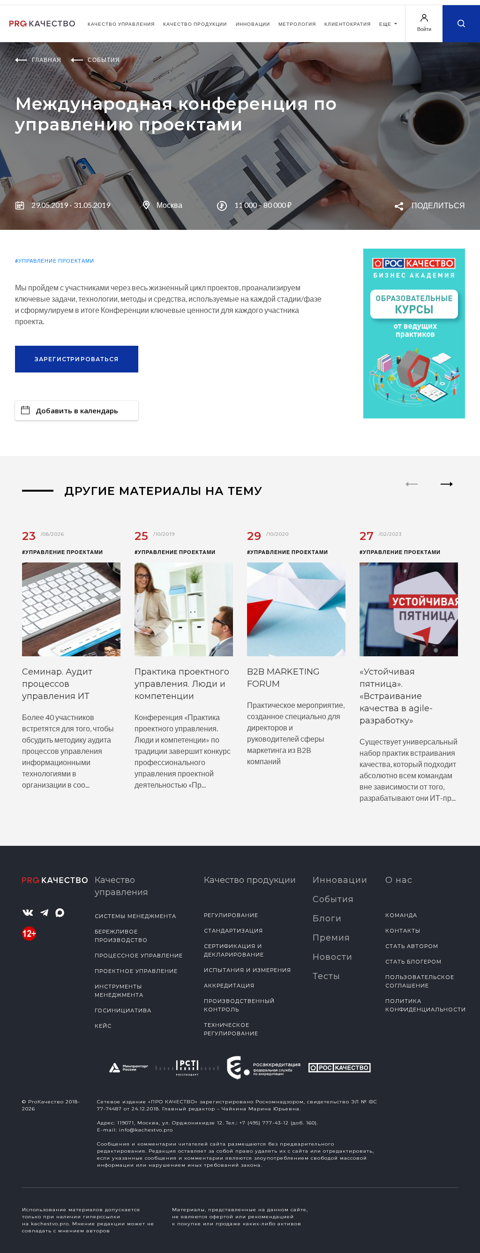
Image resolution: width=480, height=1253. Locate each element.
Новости (332, 957)
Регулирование (231, 915)
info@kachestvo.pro (146, 1130)
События (333, 899)
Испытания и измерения (247, 970)
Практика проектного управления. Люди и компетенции (182, 684)
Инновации (253, 24)
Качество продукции (195, 24)
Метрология (297, 24)
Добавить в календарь (77, 410)
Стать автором (411, 946)
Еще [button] (386, 24)
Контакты (402, 930)
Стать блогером (413, 961)
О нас (398, 880)
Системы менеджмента (135, 916)
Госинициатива (123, 1010)
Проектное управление (136, 971)
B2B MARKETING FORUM (283, 678)
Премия (331, 938)
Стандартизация (233, 930)
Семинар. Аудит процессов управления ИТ (57, 684)
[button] (447, 492)
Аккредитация (229, 985)
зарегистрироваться (77, 359)
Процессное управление (139, 955)
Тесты (326, 976)
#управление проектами (54, 261)
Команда (401, 915)
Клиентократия (347, 24)
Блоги (327, 918)
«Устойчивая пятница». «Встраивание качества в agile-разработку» (396, 696)
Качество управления (121, 24)
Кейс (103, 1026)
